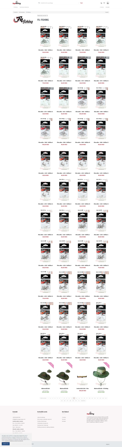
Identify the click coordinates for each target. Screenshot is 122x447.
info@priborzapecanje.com (19, 419)
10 (69, 398)
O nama (102, 7)
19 (92, 398)
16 (84, 398)
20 (95, 398)
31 (78, 400)
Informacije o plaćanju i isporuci (44, 419)
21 (97, 398)
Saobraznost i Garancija (42, 425)
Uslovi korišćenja (41, 417)
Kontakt (107, 7)
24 (105, 398)
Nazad (106, 12)
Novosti (64, 419)
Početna (16, 7)
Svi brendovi (22, 12)
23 (103, 398)
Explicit (107, 444)
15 (81, 398)
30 (76, 400)
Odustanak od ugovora (42, 423)
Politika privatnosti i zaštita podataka (45, 427)
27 (67, 400)
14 (79, 398)
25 (61, 400)
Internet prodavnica (24, 7)
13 (76, 398)
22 (100, 398)
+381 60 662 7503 (16, 417)
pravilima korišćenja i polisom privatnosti (14, 440)
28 (70, 400)
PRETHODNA (43, 398)
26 (64, 400)
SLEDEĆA (83, 400)
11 (71, 398)
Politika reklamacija (41, 421)
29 (73, 400)
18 (89, 398)
